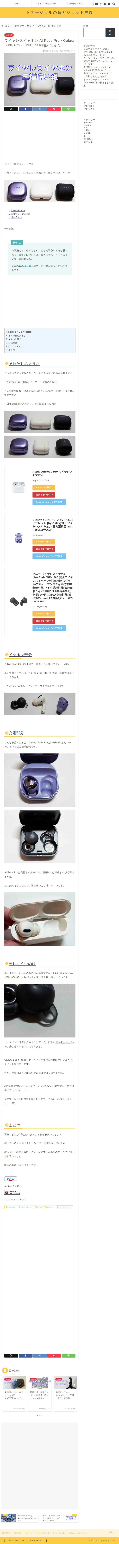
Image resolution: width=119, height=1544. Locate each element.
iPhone (39, 1207)
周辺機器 (9, 35)
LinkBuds (50, 1207)
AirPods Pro (11, 1207)
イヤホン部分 (14, 339)
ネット (86, 136)
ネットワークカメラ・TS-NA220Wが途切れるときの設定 (98, 82)
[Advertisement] (39, 137)
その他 (86, 133)
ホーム (17, 3)
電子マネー (89, 142)
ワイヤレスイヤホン (65, 1207)
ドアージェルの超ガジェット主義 (59, 12)
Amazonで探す (43, 487)
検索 (85, 26)
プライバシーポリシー (46, 3)
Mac (85, 127)
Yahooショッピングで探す (49, 502)
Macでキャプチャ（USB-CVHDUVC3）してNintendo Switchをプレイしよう (98, 52)
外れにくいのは (16, 346)
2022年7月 (89, 106)
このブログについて (74, 3)
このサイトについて (36, 1540)
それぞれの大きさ (17, 335)
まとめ (11, 350)
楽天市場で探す (43, 494)
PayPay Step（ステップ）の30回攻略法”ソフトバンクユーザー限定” (99, 61)
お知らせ (88, 130)
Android (87, 122)
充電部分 (12, 343)
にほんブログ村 (13, 1186)
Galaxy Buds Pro (26, 1207)
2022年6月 (89, 109)
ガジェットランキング (15, 1199)
